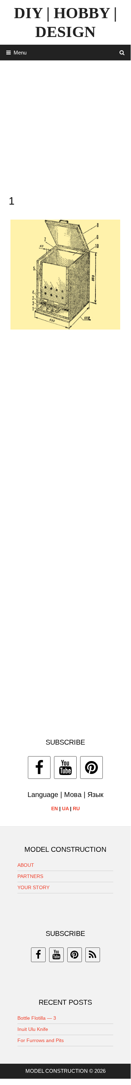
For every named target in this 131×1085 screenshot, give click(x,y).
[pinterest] (74, 954)
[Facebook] (39, 767)
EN (54, 808)
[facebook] (38, 954)
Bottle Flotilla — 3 (36, 1018)
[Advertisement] (65, 125)
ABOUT (25, 865)
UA (65, 808)
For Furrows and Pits (40, 1040)
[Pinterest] (91, 767)
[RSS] (92, 954)
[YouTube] (65, 767)
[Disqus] (65, 436)
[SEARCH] (122, 52)
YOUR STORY (33, 887)
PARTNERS (30, 876)
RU (76, 808)
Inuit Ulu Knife (32, 1029)
